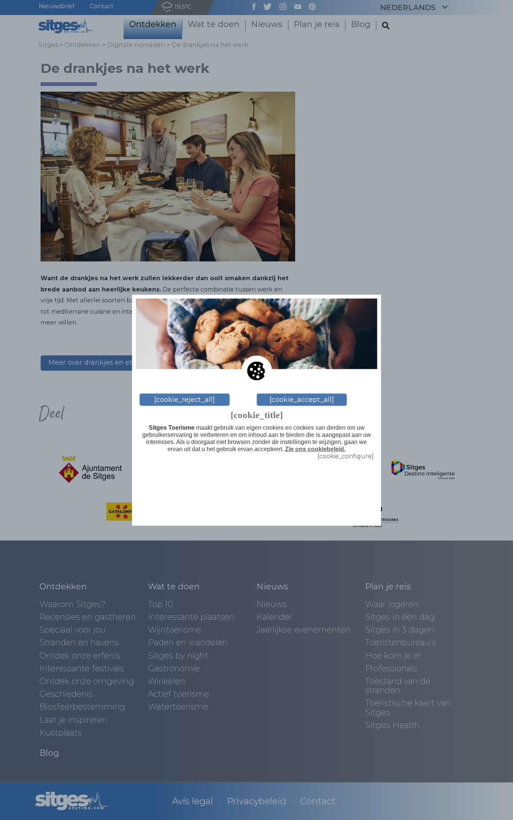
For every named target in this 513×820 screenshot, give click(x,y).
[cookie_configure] (345, 456)
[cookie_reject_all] (184, 400)
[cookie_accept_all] (302, 400)
